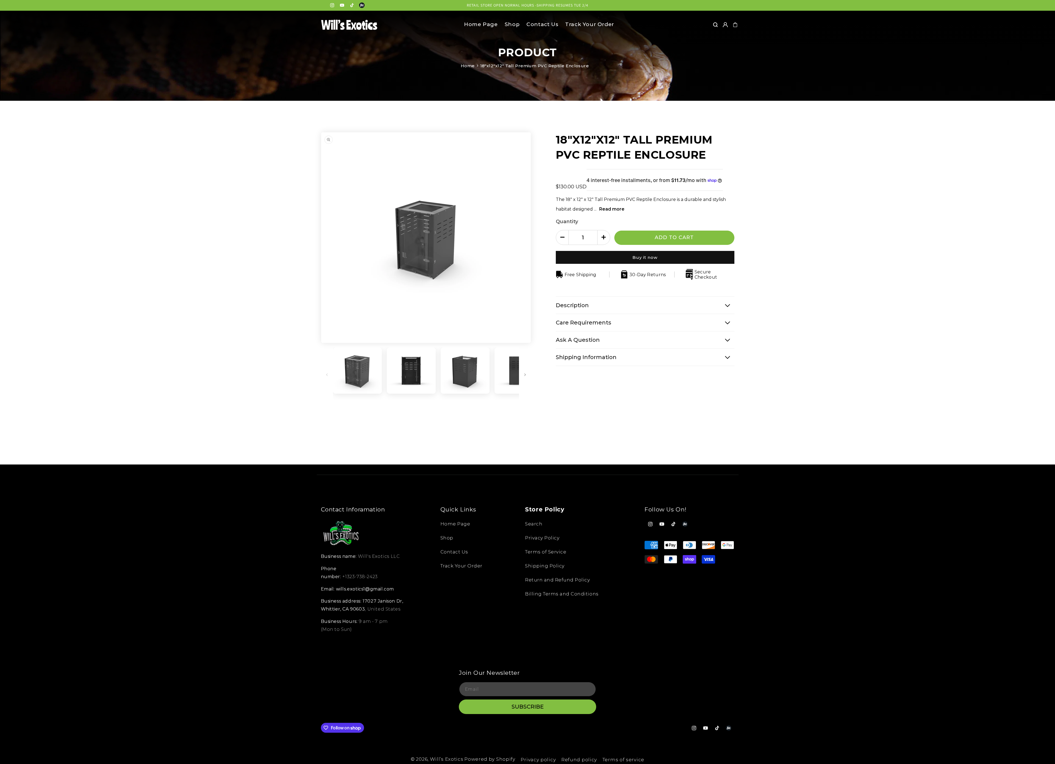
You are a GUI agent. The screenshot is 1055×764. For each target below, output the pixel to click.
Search (533, 524)
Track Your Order (461, 566)
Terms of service (623, 759)
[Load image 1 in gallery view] (357, 371)
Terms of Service (545, 552)
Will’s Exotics (446, 759)
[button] (715, 24)
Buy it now (644, 257)
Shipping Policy (545, 566)
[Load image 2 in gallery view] (411, 371)
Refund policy (579, 759)
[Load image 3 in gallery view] (465, 371)
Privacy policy (538, 759)
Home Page (455, 524)
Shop (446, 538)
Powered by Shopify (489, 759)
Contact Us (454, 552)
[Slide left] (327, 375)
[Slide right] (525, 375)
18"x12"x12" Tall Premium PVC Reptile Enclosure (534, 65)
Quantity (567, 221)
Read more (611, 208)
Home (468, 65)
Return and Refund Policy (557, 580)
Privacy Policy (542, 538)
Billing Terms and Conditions (561, 594)
